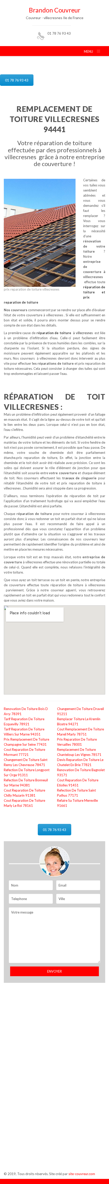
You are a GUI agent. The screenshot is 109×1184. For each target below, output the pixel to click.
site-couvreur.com (81, 1174)
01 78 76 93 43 (59, 33)
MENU (88, 51)
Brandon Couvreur (54, 10)
